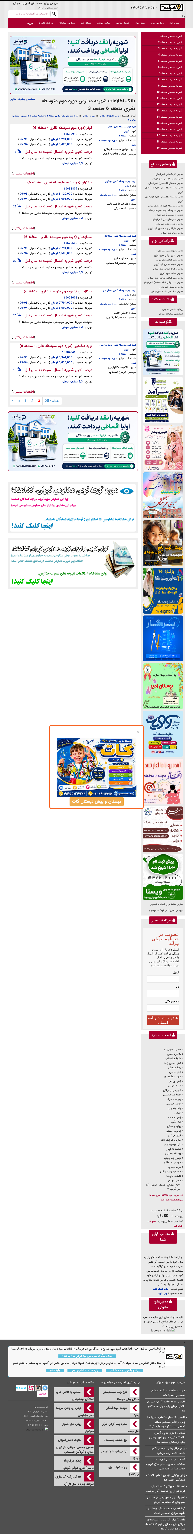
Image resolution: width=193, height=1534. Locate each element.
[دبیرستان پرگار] (163, 638)
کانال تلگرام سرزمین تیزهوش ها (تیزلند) (87, 1356)
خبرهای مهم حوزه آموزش (170, 1382)
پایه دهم (55, 1370)
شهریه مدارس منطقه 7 (170, 73)
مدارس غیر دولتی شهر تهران (169, 260)
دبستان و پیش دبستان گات (96, 801)
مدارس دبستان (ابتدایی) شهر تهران (165, 183)
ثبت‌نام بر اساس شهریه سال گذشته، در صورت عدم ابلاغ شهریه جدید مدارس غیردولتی (165, 1464)
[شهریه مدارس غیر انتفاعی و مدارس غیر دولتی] (73, 563)
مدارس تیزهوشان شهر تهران (169, 251)
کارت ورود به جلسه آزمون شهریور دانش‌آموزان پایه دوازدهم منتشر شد (166, 1406)
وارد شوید (162, 1293)
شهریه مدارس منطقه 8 (170, 80)
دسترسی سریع (157, 23)
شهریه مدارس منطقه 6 (170, 67)
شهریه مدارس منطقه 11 (169, 98)
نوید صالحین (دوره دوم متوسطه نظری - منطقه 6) (55, 346)
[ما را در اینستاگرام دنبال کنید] (37, 1388)
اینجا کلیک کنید (160, 1289)
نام (177, 987)
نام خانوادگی (172, 1001)
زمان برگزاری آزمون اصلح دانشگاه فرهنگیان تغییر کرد (165, 1477)
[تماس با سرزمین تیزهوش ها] (42, 1394)
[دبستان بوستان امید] (163, 686)
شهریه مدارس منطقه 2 (170, 42)
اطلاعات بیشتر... (23, 173)
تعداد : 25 (52, 401)
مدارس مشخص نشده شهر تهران (167, 291)
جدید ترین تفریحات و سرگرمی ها (120, 1382)
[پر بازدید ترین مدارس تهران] (73, 507)
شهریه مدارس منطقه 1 (170, 36)
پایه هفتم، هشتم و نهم (84, 1370)
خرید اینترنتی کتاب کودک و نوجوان (166, 910)
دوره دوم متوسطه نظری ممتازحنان (119, 236)
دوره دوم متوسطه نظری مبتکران (120, 181)
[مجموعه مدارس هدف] (163, 543)
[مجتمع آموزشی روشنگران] (163, 590)
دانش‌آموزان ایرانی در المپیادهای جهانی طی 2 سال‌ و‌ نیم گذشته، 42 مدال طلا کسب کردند (165, 1524)
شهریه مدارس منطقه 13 (169, 111)
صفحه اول (174, 23)
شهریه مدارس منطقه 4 (170, 55)
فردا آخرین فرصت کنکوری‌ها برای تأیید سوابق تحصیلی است (165, 1510)
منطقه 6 (122, 136)
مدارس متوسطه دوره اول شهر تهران (165, 206)
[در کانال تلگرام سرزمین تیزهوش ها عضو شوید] (44, 1388)
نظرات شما (86, 23)
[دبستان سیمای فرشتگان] (163, 495)
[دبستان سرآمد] (163, 400)
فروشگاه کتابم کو (45, 23)
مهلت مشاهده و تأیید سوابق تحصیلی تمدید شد (168, 1392)
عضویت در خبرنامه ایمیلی (163, 1020)
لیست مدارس (122, 23)
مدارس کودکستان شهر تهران (169, 174)
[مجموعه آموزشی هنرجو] (163, 829)
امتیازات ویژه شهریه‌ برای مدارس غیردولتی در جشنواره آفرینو (166, 1499)
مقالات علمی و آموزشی (80, 1382)
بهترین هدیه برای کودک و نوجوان (166, 904)
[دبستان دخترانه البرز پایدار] (163, 447)
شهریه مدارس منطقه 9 (170, 86)
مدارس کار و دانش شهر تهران (169, 224)
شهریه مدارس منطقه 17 (169, 135)
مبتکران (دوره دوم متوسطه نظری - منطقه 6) (59, 182)
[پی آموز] (73, 65)
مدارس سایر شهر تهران (172, 233)
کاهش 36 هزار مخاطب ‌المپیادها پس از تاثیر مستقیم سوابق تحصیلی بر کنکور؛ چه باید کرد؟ (166, 1422)
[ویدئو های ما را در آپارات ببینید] (30, 1388)
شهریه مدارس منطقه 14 (169, 117)
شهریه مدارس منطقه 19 (169, 148)
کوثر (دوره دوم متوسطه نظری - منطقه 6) (62, 128)
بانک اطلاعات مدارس (109, 116)
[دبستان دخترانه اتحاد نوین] (163, 781)
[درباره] (21, 1388)
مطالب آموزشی (103, 23)
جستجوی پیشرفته (67, 23)
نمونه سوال (140, 23)
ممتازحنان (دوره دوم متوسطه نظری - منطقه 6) (58, 237)
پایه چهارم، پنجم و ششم (124, 1370)
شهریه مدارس (88, 116)
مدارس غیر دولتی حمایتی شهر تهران (165, 278)
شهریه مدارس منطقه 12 (169, 104)
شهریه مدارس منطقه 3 (170, 48)
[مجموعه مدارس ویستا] (163, 877)
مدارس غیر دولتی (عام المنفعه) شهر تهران (163, 282)
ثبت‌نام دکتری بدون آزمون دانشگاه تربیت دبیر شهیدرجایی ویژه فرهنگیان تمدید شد (167, 1437)
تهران (126, 131)
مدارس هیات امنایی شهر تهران (168, 269)
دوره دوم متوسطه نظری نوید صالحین (118, 345)
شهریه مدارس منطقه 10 (169, 92)
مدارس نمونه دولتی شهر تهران (168, 264)
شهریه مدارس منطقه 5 (170, 61)
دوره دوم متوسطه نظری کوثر (122, 127)
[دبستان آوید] (163, 734)
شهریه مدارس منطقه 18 (169, 142)
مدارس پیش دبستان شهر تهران (167, 179)
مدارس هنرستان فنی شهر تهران (167, 219)
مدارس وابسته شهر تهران (171, 287)
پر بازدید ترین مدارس (172, 309)
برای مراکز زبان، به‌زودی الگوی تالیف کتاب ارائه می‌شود (168, 1450)
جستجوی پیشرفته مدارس (22, 99)
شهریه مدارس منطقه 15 (169, 123)
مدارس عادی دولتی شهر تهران (168, 255)
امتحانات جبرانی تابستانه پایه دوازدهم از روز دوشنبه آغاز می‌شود (165, 1488)
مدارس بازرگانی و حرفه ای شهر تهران (165, 228)
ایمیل (176, 972)
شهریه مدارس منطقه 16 (169, 129)
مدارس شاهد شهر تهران (171, 273)
